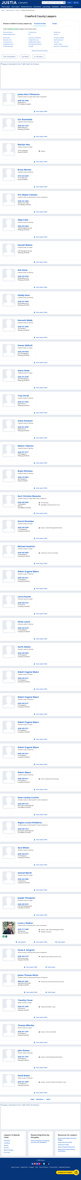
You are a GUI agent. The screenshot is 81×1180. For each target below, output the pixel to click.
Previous (39, 1099)
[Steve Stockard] (9, 425)
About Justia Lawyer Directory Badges (67, 1139)
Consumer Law (7, 42)
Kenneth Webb (25, 320)
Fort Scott (7, 1152)
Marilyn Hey (24, 144)
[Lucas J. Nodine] (9, 928)
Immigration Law (33, 40)
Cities (54, 23)
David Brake (24, 1075)
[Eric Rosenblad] (9, 124)
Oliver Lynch (24, 621)
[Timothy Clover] (9, 1005)
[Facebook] (37, 1164)
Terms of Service (43, 1167)
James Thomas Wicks (28, 975)
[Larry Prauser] (9, 601)
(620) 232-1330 (23, 126)
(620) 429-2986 (23, 879)
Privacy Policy (54, 1167)
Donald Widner (25, 245)
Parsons (6, 1147)
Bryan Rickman (25, 471)
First (33, 1099)
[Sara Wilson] (9, 852)
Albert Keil (23, 219)
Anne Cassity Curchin (28, 797)
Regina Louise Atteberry (30, 822)
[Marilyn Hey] (9, 149)
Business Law (7, 40)
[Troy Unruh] (9, 400)
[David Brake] (9, 1080)
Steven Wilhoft (25, 345)
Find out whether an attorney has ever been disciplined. (40, 1141)
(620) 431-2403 (23, 1006)
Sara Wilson (23, 847)
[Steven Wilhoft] (9, 350)
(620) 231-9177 (23, 452)
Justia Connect (15, 1167)
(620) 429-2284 (23, 527)
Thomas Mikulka (26, 1025)
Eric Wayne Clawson (27, 194)
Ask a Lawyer (15, 6)
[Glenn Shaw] (9, 375)
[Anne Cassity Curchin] (9, 802)
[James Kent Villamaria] (9, 99)
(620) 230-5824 (23, 352)
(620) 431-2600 (23, 1082)
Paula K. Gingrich (26, 950)
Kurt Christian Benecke (29, 496)
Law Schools (37, 6)
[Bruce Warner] (9, 174)
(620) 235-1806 (23, 100)
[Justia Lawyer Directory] (9, 2)
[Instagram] (39, 1164)
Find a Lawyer (6, 6)
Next (48, 1099)
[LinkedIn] (32, 1164)
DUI (29, 34)
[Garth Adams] (9, 651)
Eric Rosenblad (25, 119)
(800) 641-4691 (23, 981)
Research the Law (26, 6)
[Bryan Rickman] (9, 476)
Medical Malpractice (9, 34)
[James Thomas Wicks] (9, 980)
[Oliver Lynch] (9, 626)
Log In (69, 2)
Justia (2, 10)
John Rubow (24, 1050)
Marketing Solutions (67, 6)
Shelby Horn (24, 295)
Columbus (7, 1143)
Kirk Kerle (22, 270)
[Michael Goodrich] (9, 551)
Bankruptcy (6, 38)
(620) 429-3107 (23, 603)
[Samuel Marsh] (9, 877)
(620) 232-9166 (23, 276)
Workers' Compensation (61, 46)
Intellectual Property (34, 42)
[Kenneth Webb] (9, 325)
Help (36, 1167)
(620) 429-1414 (23, 804)
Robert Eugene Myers (28, 571)
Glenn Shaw (24, 370)
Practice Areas (40, 23)
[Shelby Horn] (9, 300)
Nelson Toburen (26, 445)
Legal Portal (24, 1167)
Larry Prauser (24, 596)
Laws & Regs (46, 6)
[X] (46, 1164)
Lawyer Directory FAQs (65, 1142)
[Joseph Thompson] (9, 903)
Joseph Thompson (26, 898)
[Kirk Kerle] (9, 275)
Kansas (17, 10)
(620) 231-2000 (23, 327)
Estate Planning (8, 46)
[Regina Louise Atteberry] (9, 827)
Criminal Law (32, 32)
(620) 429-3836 (23, 502)
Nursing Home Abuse (34, 44)
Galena (6, 1145)
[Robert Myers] (9, 777)
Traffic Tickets (58, 44)
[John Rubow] (9, 1055)
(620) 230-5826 (23, 226)
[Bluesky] (44, 1164)
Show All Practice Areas (40, 51)
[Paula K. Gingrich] (9, 955)
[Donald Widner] (9, 250)
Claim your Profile (63, 1145)
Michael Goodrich (26, 546)
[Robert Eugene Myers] (9, 576)
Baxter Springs (8, 1150)
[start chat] (76, 1172)
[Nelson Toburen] (9, 450)
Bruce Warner (24, 169)
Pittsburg (7, 1140)
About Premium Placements (66, 1147)
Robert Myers (24, 772)
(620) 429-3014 (23, 854)
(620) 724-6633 (23, 477)
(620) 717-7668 (23, 929)
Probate (30, 46)
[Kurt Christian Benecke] (9, 501)
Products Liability (59, 38)
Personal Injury (7, 32)
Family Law (57, 32)
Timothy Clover (25, 1000)
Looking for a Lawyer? (65, 1172)
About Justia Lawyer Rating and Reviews (66, 1150)
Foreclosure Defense (34, 38)
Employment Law (8, 44)
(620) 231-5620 (23, 402)
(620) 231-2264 (23, 201)
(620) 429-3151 (23, 578)
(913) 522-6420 (23, 176)
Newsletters (55, 6)
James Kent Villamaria (28, 94)
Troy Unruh (23, 395)
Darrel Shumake (26, 521)
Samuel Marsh (25, 872)
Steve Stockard (25, 420)
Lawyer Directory (10, 10)
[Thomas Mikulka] (9, 1030)
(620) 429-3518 (23, 628)
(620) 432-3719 (23, 956)
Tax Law (56, 42)
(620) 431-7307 (23, 1031)
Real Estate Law (58, 40)
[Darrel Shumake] (9, 526)
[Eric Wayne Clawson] (9, 199)
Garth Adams (24, 646)
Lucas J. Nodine (25, 923)
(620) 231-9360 (23, 301)
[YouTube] (35, 1164)
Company (31, 1167)
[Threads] (42, 1164)
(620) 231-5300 (23, 377)
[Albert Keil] (9, 224)
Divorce (56, 34)
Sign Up (76, 2)
